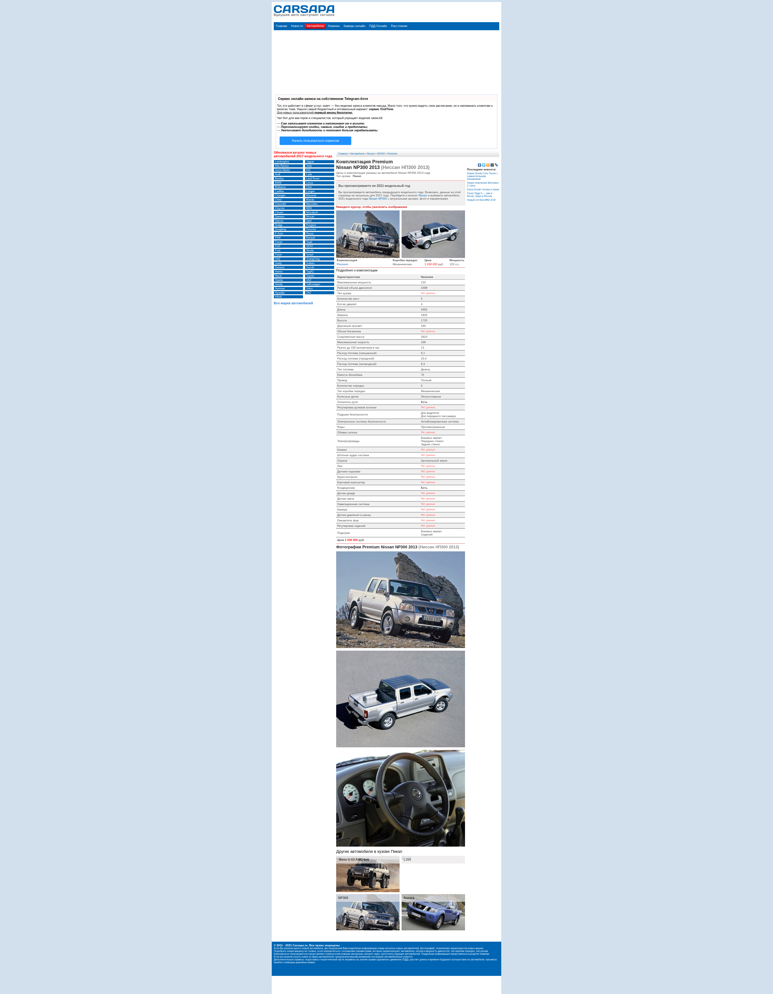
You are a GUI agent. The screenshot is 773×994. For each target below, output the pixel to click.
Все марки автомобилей (293, 303)
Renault (310, 237)
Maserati (311, 195)
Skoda (310, 250)
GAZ (277, 258)
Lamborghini (282, 161)
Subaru (310, 263)
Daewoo (279, 216)
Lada (309, 174)
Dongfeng (280, 229)
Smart (309, 254)
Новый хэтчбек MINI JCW (481, 200)
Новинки (334, 26)
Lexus (309, 182)
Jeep (309, 165)
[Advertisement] (386, 58)
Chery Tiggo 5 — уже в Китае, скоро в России (479, 195)
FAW (278, 237)
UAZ (308, 280)
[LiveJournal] (496, 165)
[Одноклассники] (488, 165)
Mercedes (312, 203)
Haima (278, 271)
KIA (308, 170)
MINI (309, 208)
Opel (309, 220)
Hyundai (279, 292)
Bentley (279, 178)
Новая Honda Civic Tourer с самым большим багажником (482, 176)
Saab (309, 241)
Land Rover (312, 178)
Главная (281, 26)
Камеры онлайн (354, 26)
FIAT (278, 246)
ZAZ (308, 292)
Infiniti (278, 296)
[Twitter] (484, 165)
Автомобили (315, 26)
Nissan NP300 (378, 198)
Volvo (309, 288)
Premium (392, 153)
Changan (280, 195)
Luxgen (310, 191)
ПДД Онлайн (378, 26)
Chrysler (280, 208)
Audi (277, 174)
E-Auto (279, 233)
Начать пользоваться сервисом (315, 140)
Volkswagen (313, 284)
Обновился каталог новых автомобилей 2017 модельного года (303, 154)
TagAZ (310, 271)
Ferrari (278, 241)
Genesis (280, 267)
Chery (278, 199)
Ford (277, 250)
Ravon (310, 233)
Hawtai (279, 280)
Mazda (310, 199)
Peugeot (311, 225)
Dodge (278, 225)
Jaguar (310, 161)
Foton (278, 254)
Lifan (309, 186)
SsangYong (312, 258)
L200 (407, 859)
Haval (278, 275)
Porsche (311, 229)
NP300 (381, 153)
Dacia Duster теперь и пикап (483, 189)
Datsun (279, 220)
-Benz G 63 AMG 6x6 (353, 859)
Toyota (310, 275)
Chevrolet (280, 203)
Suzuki (310, 267)
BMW (278, 182)
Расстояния (399, 26)
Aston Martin (282, 170)
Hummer (280, 288)
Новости (297, 26)
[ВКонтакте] (479, 165)
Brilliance (280, 186)
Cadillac (279, 191)
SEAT (309, 246)
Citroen (279, 212)
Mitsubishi (312, 212)
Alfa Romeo (282, 165)
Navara (409, 898)
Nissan (310, 216)
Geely (278, 263)
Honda (278, 284)
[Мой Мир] (492, 165)
